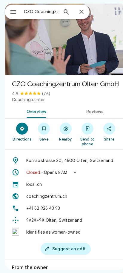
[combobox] (41, 11)
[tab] (35, 111)
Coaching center (28, 99)
